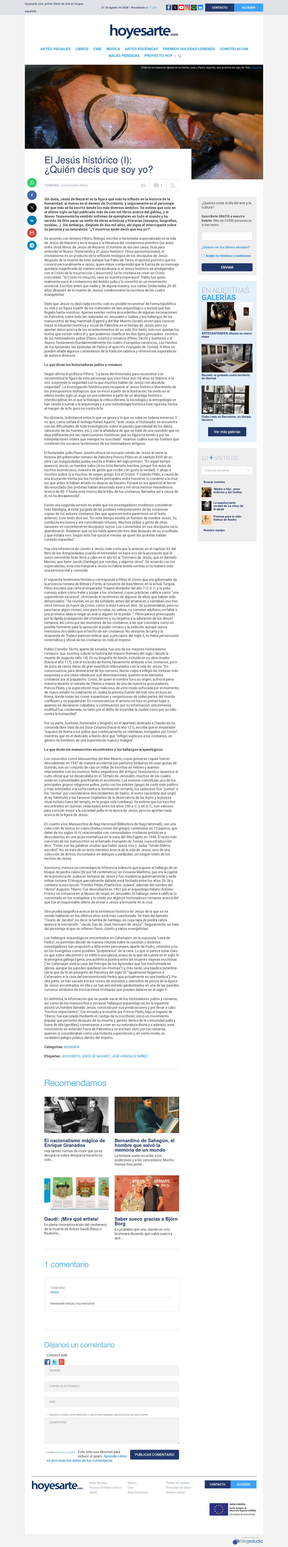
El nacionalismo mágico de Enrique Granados (74, 1142)
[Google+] (61, 1361)
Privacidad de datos (178, 1487)
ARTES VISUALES (55, 48)
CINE (97, 48)
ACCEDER (248, 7)
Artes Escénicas (138, 1492)
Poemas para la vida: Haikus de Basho (227, 518)
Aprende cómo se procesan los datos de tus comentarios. (87, 1458)
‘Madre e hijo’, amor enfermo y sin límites (227, 490)
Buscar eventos (214, 481)
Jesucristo (71, 1056)
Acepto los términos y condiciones (228, 255)
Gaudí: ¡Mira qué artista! (71, 1218)
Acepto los (61, 1452)
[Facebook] (47, 1361)
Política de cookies (177, 1483)
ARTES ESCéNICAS (141, 48)
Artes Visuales (98, 1483)
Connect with (57, 1355)
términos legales (67, 1452)
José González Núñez (130, 1056)
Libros (93, 1492)
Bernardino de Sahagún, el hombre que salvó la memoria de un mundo (145, 1145)
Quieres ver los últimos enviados (225, 247)
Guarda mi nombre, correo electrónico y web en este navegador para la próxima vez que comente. (99, 1415)
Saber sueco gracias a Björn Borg (146, 1221)
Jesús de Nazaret (96, 1056)
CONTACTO (219, 7)
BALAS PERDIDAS (124, 55)
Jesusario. (256, 67)
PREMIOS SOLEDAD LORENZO (189, 48)
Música (132, 1483)
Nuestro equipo (214, 530)
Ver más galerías (227, 432)
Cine (130, 1487)
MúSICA (113, 48)
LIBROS (82, 48)
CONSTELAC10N (234, 48)
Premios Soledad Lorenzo (105, 1487)
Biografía (72, 1047)
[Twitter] (54, 1361)
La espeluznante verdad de (228, 505)
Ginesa (54, 1292)
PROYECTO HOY (158, 55)
